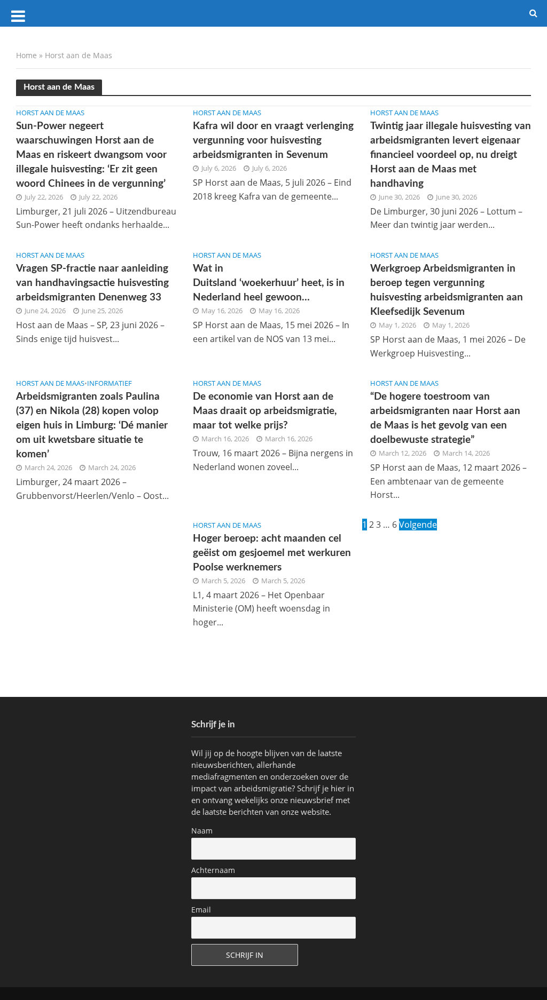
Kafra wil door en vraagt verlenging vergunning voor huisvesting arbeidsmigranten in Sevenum (273, 140)
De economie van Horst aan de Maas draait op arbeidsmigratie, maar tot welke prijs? (265, 411)
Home (26, 55)
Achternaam (213, 870)
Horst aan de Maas (50, 112)
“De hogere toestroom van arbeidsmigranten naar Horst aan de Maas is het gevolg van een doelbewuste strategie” (445, 418)
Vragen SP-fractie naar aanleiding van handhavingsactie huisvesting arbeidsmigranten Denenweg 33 (92, 283)
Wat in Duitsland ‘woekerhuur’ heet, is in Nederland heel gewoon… (269, 283)
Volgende (418, 524)
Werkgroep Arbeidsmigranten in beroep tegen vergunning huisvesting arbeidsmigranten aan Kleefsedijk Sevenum (446, 290)
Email (201, 909)
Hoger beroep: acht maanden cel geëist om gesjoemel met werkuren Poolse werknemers (272, 553)
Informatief (109, 383)
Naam (202, 831)
